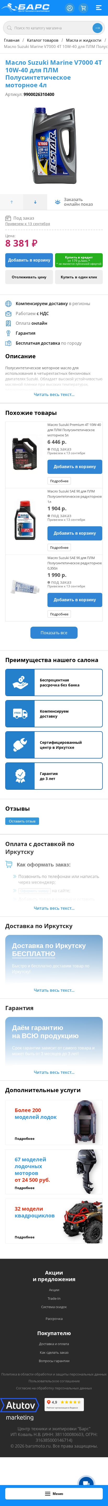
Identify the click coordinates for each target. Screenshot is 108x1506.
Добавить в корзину (29, 260)
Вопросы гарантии (54, 1360)
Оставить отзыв (22, 821)
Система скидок (54, 1306)
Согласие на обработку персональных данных (54, 1388)
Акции (54, 1289)
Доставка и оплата (54, 1343)
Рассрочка (54, 1318)
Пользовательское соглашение (54, 1381)
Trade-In (54, 1298)
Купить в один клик (79, 277)
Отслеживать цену (29, 277)
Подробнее (59, 481)
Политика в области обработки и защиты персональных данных (54, 1374)
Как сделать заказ (54, 1352)
